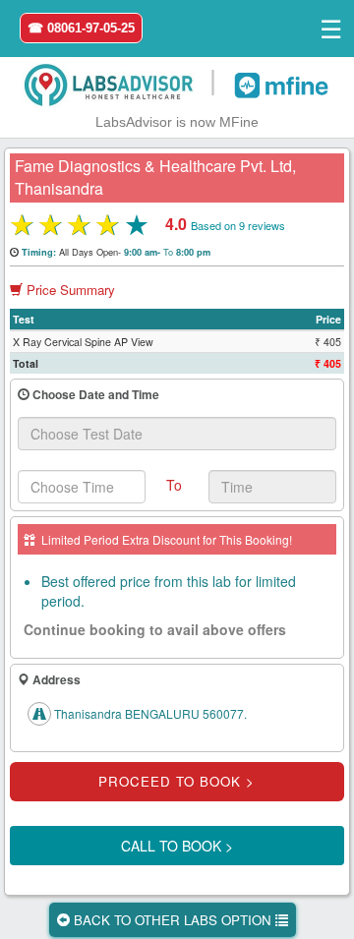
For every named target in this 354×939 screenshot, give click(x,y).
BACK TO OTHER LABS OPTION (172, 919)
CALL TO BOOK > (177, 845)
